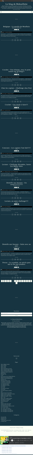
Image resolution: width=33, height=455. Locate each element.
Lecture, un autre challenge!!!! (16, 201)
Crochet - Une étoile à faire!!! (16, 105)
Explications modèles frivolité (5, 380)
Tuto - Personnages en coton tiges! (6, 409)
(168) (6, 420)
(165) (3, 421)
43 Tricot (16, 89)
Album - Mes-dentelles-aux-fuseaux (6, 368)
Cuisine (2, 375)
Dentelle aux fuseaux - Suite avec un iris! (16, 245)
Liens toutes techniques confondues (6, 390)
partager (17, 442)
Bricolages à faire (3, 374)
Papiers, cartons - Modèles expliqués (6, 398)
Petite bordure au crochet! (5, 400)
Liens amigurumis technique (5, 385)
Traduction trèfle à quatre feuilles (6, 403)
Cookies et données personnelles (20, 431)
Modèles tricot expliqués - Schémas (6, 396)
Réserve (2, 402)
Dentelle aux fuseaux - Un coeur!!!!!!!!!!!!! (16, 183)
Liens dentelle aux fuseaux (5, 388)
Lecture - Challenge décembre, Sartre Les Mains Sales (16, 165)
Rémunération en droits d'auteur (9, 431)
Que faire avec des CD (4, 401)
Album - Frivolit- (3, 367)
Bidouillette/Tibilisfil (15, 327)
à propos (22, 442)
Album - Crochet (3, 366)
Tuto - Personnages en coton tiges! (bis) (7, 410)
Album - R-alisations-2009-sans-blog (6, 370)
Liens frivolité (3, 389)
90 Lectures (16, 167)
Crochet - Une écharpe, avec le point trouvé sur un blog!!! (16, 70)
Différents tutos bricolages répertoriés (6, 377)
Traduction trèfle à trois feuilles (5, 404)
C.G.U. (4, 431)
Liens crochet (3, 387)
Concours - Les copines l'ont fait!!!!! (16, 148)
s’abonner (12, 442)
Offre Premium (15, 431)
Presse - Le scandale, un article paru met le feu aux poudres (16, 263)
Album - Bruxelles (3, 365)
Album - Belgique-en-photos (5, 364)
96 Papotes (16, 149)
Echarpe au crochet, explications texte (6, 378)
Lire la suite (16, 99)
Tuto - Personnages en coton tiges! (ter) (7, 411)
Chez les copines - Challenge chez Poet (16, 88)
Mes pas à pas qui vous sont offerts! (6, 392)
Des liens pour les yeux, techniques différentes (8, 376)
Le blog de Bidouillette (16, 4)
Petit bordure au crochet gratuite (6, 399)
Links (2, 391)
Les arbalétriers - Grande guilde (6, 381)
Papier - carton (3, 397)
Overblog (21, 427)
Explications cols (3, 379)
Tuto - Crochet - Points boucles (5, 408)
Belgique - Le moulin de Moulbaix (16, 26)
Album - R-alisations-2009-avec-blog (6, 369)
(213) (3, 418)
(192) (3, 419)
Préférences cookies (27, 431)
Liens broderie (3, 386)
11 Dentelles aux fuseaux (16, 247)
